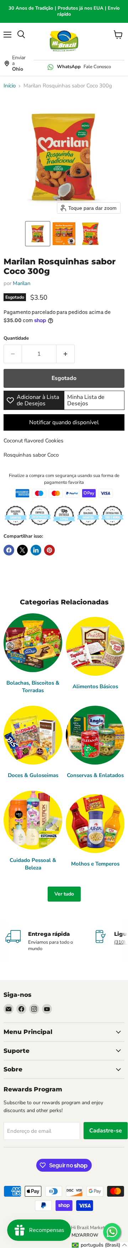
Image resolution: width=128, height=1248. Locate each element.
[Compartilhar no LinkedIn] (36, 550)
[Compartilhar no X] (22, 550)
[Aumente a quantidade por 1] (66, 354)
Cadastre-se (105, 1131)
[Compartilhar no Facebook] (9, 550)
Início (10, 86)
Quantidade (16, 338)
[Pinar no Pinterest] (49, 550)
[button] (38, 234)
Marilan (22, 283)
